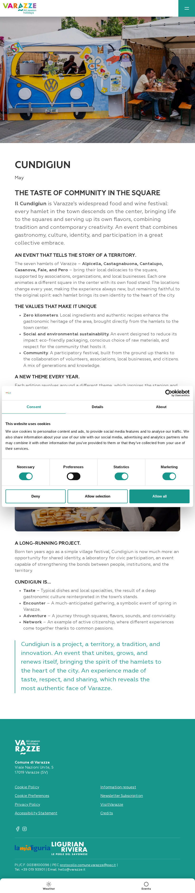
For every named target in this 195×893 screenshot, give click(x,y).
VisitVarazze (111, 804)
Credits (106, 813)
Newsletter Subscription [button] (121, 796)
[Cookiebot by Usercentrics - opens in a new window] (169, 393)
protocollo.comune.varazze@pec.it (88, 865)
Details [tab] (97, 407)
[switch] (73, 476)
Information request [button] (118, 787)
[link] (186, 8)
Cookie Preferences (32, 796)
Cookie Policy (27, 787)
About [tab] (161, 407)
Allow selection (97, 496)
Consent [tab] (34, 407)
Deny (35, 496)
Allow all (159, 496)
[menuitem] (186, 8)
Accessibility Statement (36, 813)
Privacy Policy (27, 804)
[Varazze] (19, 8)
